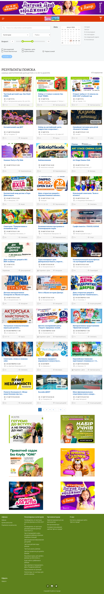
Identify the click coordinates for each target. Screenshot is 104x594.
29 (76, 41)
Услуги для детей (95, 303)
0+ (40, 138)
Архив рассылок (7, 522)
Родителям (6, 270)
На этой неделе (89, 34)
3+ (5, 370)
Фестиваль (58, 370)
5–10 (75, 138)
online (91, 138)
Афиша (4, 520)
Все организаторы (53, 524)
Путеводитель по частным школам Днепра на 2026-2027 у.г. (34, 522)
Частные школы (60, 105)
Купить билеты (29, 51)
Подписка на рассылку (9, 525)
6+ (40, 303)
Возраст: (5, 41)
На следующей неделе (91, 37)
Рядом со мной (50, 51)
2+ (40, 237)
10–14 (7, 337)
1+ (5, 138)
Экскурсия (24, 138)
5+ (75, 171)
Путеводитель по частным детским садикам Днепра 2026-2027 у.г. (33, 528)
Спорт (92, 237)
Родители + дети (29, 49)
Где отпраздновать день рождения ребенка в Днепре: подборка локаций (33, 535)
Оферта (4, 581)
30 (79, 41)
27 (71, 41)
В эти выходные (89, 32)
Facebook (48, 586)
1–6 (6, 105)
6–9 (40, 105)
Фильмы (92, 171)
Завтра (86, 29)
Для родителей (9, 49)
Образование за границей (32, 569)
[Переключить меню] (3, 19)
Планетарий (94, 270)
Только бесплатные (10, 51)
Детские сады (25, 105)
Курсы (57, 138)
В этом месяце (89, 39)
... (56, 409)
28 (73, 41)
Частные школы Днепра (32, 549)
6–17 (75, 105)
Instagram (52, 586)
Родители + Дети (44, 270)
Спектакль (93, 204)
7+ (75, 237)
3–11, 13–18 (43, 204)
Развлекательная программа (26, 171)
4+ (40, 171)
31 (62, 43)
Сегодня (87, 27)
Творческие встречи (61, 204)
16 (60, 409)
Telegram (56, 586)
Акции (23, 204)
